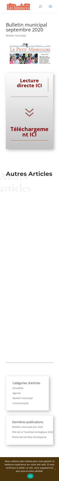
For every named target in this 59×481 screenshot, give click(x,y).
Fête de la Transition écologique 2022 (32, 432)
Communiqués (21, 403)
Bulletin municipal (16, 35)
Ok (30, 476)
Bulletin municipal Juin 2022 (27, 426)
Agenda (17, 393)
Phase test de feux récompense (29, 437)
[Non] (55, 469)
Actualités (18, 388)
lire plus (29, 222)
